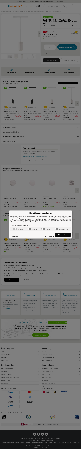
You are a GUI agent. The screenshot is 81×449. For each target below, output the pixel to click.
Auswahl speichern (49, 236)
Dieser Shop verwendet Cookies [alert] (40, 213)
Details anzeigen (14, 236)
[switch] (15, 229)
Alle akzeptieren (62, 234)
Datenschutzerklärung (16, 225)
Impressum (26, 225)
